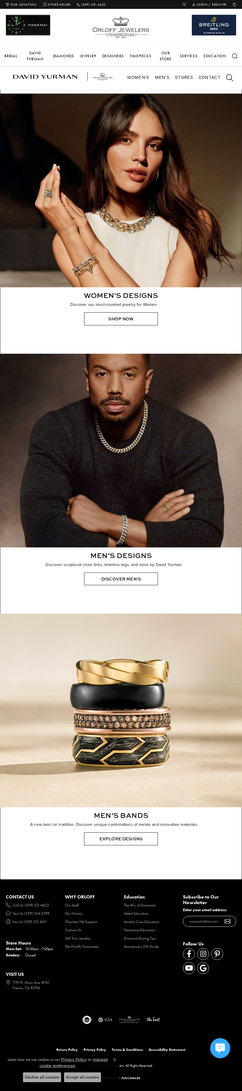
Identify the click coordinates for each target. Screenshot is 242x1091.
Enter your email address (205, 909)
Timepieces (140, 55)
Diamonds (63, 55)
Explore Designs (121, 839)
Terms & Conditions (127, 1049)
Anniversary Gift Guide (141, 946)
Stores (184, 77)
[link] (21, 4)
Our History (74, 913)
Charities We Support (81, 921)
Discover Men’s (121, 579)
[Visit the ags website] (129, 1019)
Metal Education (136, 913)
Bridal (10, 55)
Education (215, 55)
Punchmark (131, 1078)
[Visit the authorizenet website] (86, 1019)
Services (188, 55)
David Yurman (35, 55)
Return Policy (67, 1049)
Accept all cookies (82, 1077)
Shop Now (120, 319)
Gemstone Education (139, 929)
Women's (138, 77)
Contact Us (73, 929)
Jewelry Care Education (141, 921)
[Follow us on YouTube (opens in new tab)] (189, 968)
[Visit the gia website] (105, 1019)
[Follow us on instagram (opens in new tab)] (203, 954)
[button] (184, 4)
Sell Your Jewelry (77, 938)
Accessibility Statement (167, 1049)
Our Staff (72, 905)
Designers (113, 55)
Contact (209, 77)
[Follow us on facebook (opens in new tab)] (189, 954)
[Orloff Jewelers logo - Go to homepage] (121, 27)
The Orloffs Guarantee (81, 946)
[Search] (235, 56)
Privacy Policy (95, 1049)
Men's (162, 77)
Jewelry (88, 55)
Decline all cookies (42, 1077)
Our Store (166, 55)
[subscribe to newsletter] (228, 921)
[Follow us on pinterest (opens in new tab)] (217, 954)
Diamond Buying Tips (140, 938)
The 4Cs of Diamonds (140, 905)
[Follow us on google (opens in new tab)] (203, 968)
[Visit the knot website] (153, 1019)
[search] (226, 78)
